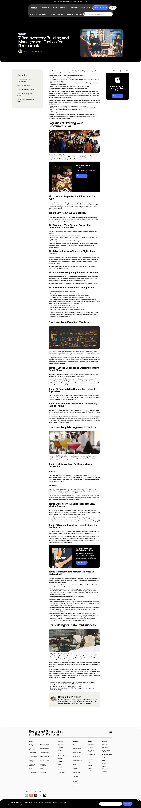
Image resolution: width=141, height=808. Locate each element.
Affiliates (60, 758)
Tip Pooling (43, 772)
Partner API (104, 747)
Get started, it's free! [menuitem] (100, 7)
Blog (74, 744)
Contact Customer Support (106, 751)
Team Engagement (44, 752)
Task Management (33, 756)
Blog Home (33, 14)
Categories (42, 14)
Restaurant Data (76, 756)
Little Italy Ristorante (106, 769)
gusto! (103, 760)
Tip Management (33, 772)
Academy (75, 764)
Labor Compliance (44, 756)
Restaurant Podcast (77, 760)
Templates (69, 14)
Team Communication (32, 749)
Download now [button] (81, 176)
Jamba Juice (105, 757)
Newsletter (78, 14)
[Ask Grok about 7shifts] (44, 795)
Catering (90, 768)
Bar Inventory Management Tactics (24, 94)
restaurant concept (74, 231)
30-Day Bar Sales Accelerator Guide (25, 100)
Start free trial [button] (117, 96)
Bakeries (90, 765)
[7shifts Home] (33, 7)
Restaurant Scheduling (31, 745)
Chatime (104, 763)
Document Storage (44, 760)
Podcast (52, 14)
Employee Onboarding (43, 765)
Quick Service (91, 744)
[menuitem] (46, 7)
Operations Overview (31, 761)
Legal (59, 764)
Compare (60, 750)
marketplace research (75, 207)
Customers (60, 747)
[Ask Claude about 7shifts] (31, 795)
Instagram (22, 33)
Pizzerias (90, 757)
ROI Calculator (76, 784)
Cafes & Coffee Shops (91, 751)
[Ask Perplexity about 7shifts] (35, 795)
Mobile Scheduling (44, 744)
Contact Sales (61, 772)
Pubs (89, 762)
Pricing (60, 767)
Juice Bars (90, 759)
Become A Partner (62, 755)
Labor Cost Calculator (75, 780)
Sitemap (60, 769)
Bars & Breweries (91, 754)
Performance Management (32, 765)
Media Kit (60, 761)
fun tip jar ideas (58, 615)
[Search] (85, 14)
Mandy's (104, 766)
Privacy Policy (24, 804)
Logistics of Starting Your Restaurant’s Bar (24, 80)
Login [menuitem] (113, 7)
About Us (60, 744)
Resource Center (77, 748)
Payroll (41, 768)
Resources (60, 14)
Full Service (90, 747)
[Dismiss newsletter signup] (138, 799)
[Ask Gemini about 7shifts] (40, 795)
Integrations (75, 776)
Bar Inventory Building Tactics (25, 89)
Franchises (90, 771)
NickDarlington (30, 51)
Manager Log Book (44, 748)
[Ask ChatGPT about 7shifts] (26, 795)
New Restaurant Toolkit (23, 85)
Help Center (105, 744)
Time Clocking (32, 752)
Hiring (30, 768)
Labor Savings (76, 772)
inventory (60, 109)
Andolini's (104, 771)
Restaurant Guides (77, 752)
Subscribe (128, 804)
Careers (60, 753)
